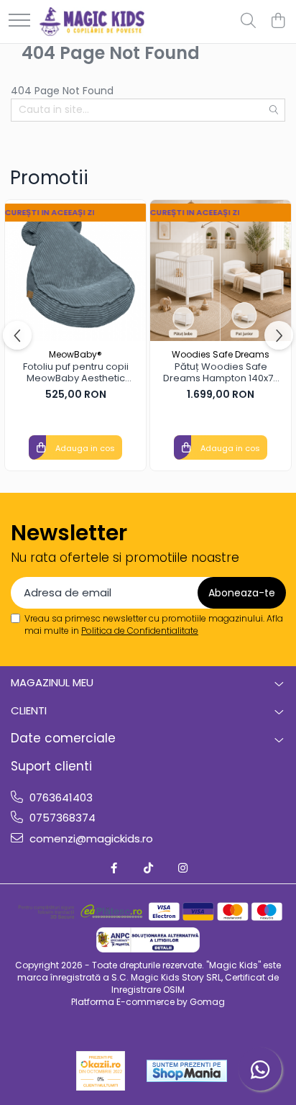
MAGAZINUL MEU (52, 682)
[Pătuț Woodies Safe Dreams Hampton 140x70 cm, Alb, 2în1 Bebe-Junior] (220, 270)
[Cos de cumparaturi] (277, 21)
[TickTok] (148, 868)
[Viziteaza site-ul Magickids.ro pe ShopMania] (187, 1071)
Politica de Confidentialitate (139, 630)
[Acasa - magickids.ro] (92, 21)
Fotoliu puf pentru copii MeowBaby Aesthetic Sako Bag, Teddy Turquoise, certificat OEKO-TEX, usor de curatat (76, 373)
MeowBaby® (75, 354)
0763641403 (60, 797)
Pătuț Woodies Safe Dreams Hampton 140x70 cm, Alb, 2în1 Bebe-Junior (220, 373)
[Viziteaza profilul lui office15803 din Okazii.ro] (100, 1071)
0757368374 (61, 817)
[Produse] (19, 21)
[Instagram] (183, 868)
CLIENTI (29, 710)
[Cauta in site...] (248, 21)
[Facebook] (114, 868)
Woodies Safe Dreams (220, 354)
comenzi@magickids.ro (90, 838)
